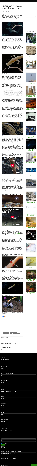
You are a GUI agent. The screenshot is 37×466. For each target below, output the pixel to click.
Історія (10, 5)
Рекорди (2, 414)
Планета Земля (3, 403)
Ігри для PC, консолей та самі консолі (7, 373)
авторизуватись (19, 349)
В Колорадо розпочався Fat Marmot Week (8, 453)
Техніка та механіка (4, 423)
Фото (2, 426)
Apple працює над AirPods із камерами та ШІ (8, 456)
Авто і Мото (3, 357)
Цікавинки (20, 6)
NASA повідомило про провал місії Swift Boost (8, 458)
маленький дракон (6, 333)
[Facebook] (3, 316)
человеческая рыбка (16, 333)
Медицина (3, 389)
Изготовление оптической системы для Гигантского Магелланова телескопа (30, 137)
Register (2, 446)
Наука (13, 5)
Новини (2, 398)
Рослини (2, 410)
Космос (2, 382)
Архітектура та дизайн (5, 359)
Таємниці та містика (12, 6)
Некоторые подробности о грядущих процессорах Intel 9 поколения (30, 176)
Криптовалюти (3, 384)
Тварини (16, 6)
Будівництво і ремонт (4, 419)
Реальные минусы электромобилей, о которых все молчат (30, 123)
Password (2, 440)
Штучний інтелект (4, 377)
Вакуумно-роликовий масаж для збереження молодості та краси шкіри (30, 254)
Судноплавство (4, 421)
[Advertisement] (12, 324)
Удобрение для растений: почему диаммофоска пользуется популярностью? (30, 57)
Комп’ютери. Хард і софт (5, 380)
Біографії (2, 361)
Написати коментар (11, 11)
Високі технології (4, 366)
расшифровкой (17, 233)
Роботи (2, 412)
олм (11, 333)
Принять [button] (34, 464)
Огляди (2, 400)
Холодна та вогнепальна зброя (6, 430)
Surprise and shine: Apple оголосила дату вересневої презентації (11, 451)
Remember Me (4, 443)
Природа (6, 6)
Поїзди (2, 405)
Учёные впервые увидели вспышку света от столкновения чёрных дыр (30, 109)
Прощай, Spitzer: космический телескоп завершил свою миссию (11, 338)
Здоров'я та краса (6, 5)
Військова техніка (4, 364)
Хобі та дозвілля (4, 428)
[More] (5, 316)
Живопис (3, 368)
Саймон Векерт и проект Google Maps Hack (8, 343)
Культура (2, 387)
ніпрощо (2, 396)
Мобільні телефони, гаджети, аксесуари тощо (8, 391)
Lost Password (3, 447)
